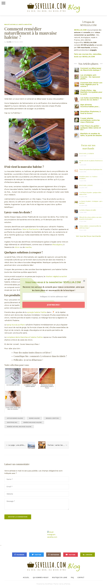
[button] (53, 282)
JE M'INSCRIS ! (53, 304)
